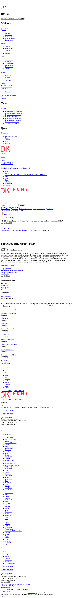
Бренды (7, 185)
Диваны (3, 30)
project (3, 157)
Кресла (3, 43)
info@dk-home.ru (6, 417)
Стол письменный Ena (8, 355)
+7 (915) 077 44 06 (7, 164)
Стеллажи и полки (7, 97)
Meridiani (8, 503)
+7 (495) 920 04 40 (7, 162)
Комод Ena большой (7, 350)
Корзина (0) (26, 168)
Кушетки (8, 33)
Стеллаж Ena (5, 334)
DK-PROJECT (7, 391)
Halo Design (8, 479)
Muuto (7, 508)
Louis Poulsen (9, 493)
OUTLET (22, 209)
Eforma (7, 470)
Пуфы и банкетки (6, 87)
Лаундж (7, 53)
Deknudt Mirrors (10, 463)
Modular (7, 506)
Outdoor (3, 98)
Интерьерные (9, 48)
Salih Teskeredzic (6, 296)
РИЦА (7, 175)
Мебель (7, 176)
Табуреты (8, 80)
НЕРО (28, 175)
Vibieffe (7, 538)
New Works (8, 512)
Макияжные (9, 60)
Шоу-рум (7, 214)
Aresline (7, 441)
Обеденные (8, 61)
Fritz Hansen (8, 475)
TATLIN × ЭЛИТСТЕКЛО (13, 531)
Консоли (7, 68)
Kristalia (7, 486)
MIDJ (6, 505)
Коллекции (41, 209)
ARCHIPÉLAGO (10, 439)
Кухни (7, 173)
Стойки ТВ (4, 88)
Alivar (6, 436)
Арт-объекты (9, 143)
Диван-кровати (10, 38)
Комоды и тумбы (6, 85)
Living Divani (9, 489)
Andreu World (9, 437)
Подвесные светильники (13, 115)
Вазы (6, 141)
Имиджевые (9, 40)
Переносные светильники (13, 111)
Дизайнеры (49, 209)
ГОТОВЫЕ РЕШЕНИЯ (39, 175)
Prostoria (7, 525)
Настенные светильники (13, 120)
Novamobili (8, 515)
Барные (7, 77)
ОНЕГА (13, 175)
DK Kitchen (8, 469)
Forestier (7, 472)
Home (3, 153)
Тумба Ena (4, 318)
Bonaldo (7, 451)
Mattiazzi (7, 498)
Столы (3, 56)
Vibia (6, 536)
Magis (6, 494)
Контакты (7, 168)
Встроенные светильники (13, 123)
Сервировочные (10, 65)
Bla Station (8, 450)
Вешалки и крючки (11, 136)
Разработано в (5, 587)
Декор (7, 180)
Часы (6, 138)
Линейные (8, 36)
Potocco (7, 524)
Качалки (7, 46)
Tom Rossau (8, 532)
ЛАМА (18, 175)
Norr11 (7, 513)
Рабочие (7, 50)
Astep (6, 446)
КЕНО (23, 175)
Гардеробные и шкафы (8, 95)
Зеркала (7, 140)
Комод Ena (4, 360)
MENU (7, 501)
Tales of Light (9, 529)
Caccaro (7, 455)
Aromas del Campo (10, 443)
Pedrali (7, 517)
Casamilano (8, 457)
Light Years (8, 488)
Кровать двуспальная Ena (9, 344)
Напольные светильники (13, 118)
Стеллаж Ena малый (7, 329)
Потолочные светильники (13, 113)
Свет (6, 178)
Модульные (8, 35)
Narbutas (7, 510)
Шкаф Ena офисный (7, 339)
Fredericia (8, 474)
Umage (7, 534)
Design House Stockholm (12, 465)
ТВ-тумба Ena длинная (8, 313)
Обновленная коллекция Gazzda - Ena (9, 273)
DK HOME (8, 467)
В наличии (8, 183)
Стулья (3, 72)
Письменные (9, 67)
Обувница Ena (5, 324)
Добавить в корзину (7, 265)
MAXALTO (8, 500)
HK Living (8, 482)
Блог (2, 168)
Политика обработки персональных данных (15, 584)
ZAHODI (8, 543)
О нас (6, 171)
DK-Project (7, 228)
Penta (6, 519)
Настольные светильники (13, 116)
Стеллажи (8, 92)
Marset (7, 496)
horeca (3, 160)
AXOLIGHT (9, 448)
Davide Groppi (9, 460)
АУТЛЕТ (8, 182)
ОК (2, 596)
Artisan (7, 444)
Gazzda (7, 477)
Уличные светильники (12, 122)
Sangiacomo (8, 527)
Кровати (3, 83)
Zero (6, 544)
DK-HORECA (19, 391)
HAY (6, 481)
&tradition (8, 434)
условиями (31, 593)
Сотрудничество (10, 210)
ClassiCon (8, 458)
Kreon (6, 484)
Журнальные (9, 63)
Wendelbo (8, 541)
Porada (7, 522)
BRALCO (8, 453)
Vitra (6, 539)
